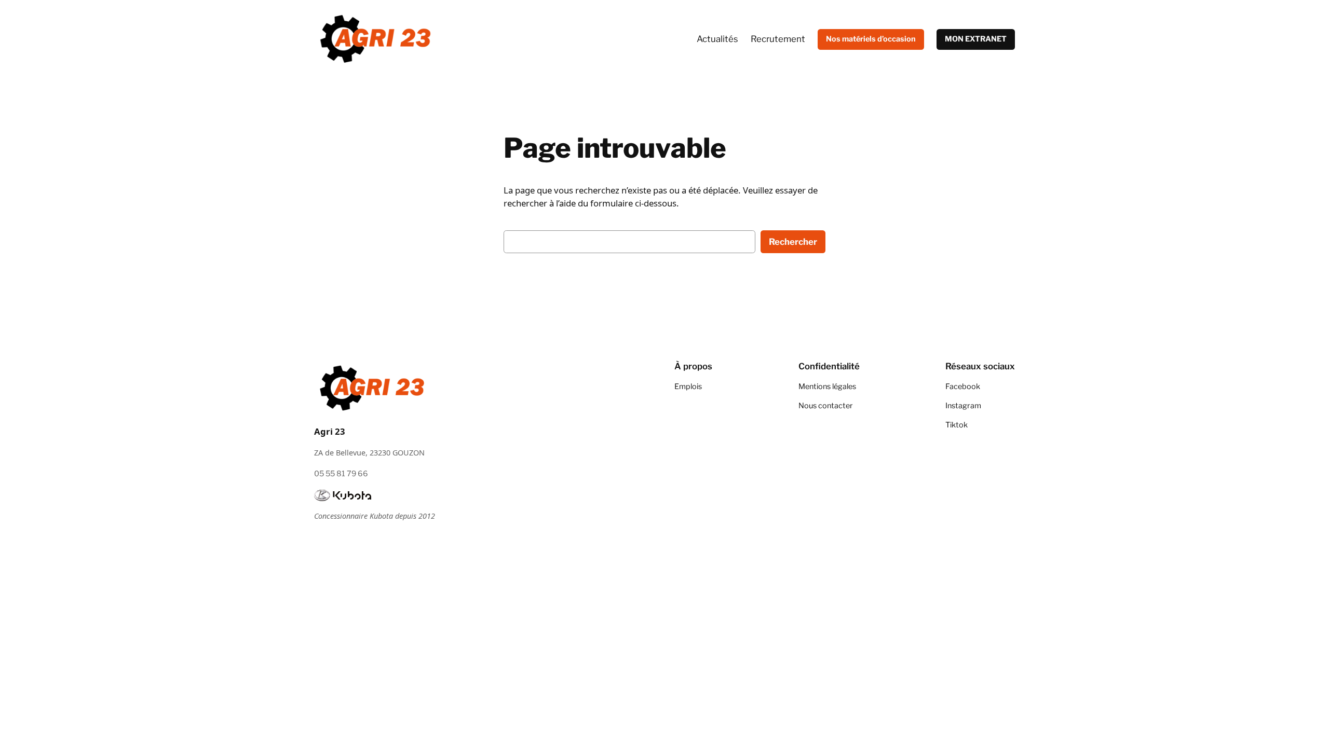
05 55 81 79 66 (341, 473)
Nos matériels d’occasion (871, 39)
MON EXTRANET (976, 39)
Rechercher (793, 242)
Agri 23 (329, 431)
